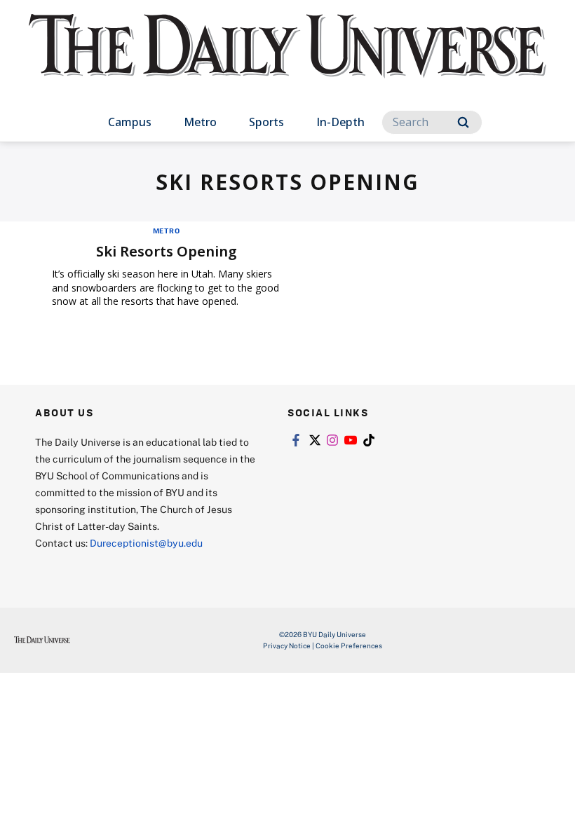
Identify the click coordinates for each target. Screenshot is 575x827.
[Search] (463, 122)
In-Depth (340, 122)
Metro (200, 122)
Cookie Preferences (349, 645)
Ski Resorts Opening (166, 251)
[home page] (287, 59)
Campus (129, 122)
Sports (266, 122)
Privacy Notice (287, 645)
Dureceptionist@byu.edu (146, 543)
